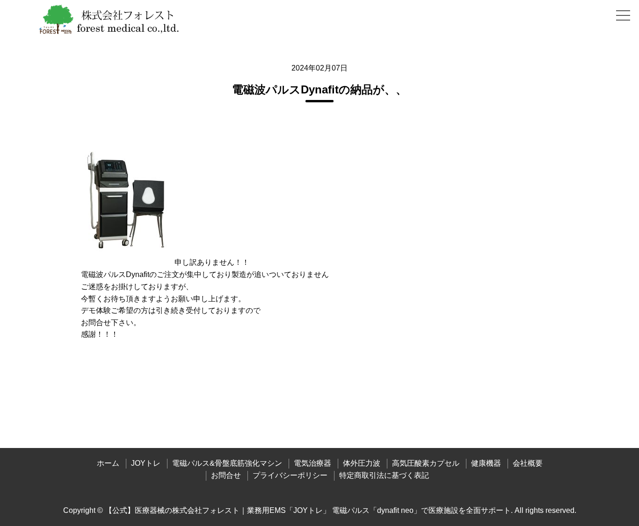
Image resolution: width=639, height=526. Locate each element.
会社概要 (528, 463)
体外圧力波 (361, 463)
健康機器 (486, 463)
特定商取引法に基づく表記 (384, 475)
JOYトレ (145, 463)
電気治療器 (312, 463)
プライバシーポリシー (290, 475)
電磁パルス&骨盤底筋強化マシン (227, 463)
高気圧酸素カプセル (425, 463)
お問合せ (226, 475)
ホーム (108, 463)
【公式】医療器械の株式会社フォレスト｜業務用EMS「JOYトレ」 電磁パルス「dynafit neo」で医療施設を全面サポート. (309, 510)
